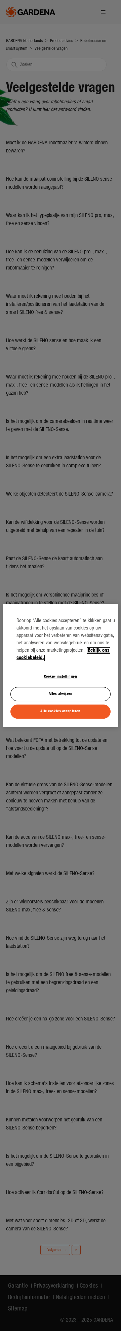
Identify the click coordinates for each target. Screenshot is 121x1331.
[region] (60, 665)
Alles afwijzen (61, 694)
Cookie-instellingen (60, 677)
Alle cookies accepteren (60, 711)
